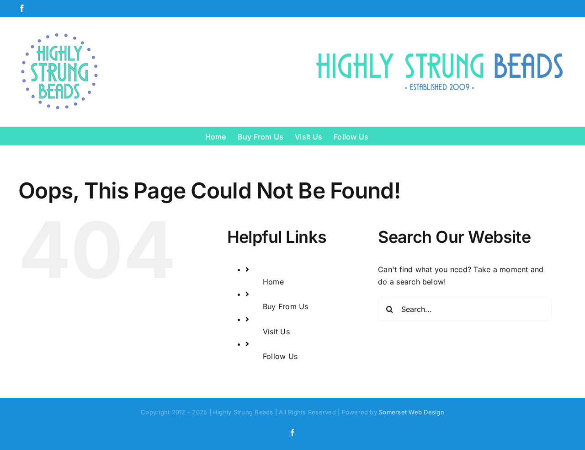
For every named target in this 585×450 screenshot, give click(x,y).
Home (273, 281)
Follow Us (280, 356)
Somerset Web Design (411, 412)
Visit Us (276, 331)
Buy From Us (285, 306)
